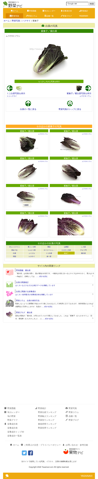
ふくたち (32, 253)
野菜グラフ (12, 419)
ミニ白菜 (49, 253)
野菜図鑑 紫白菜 (23, 270)
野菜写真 (15, 16)
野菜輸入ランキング (47, 416)
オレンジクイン (14, 247)
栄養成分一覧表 (14, 435)
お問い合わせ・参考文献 (77, 444)
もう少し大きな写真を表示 (49, 81)
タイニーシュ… (49, 250)
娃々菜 (49, 256)
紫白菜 (83, 253)
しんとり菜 (32, 250)
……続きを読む (42, 276)
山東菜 (66, 247)
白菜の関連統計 (22, 282)
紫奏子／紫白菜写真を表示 (79, 93)
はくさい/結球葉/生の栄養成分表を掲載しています (34, 294)
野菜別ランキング (46, 419)
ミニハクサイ (12, 96)
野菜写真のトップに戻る (70, 109)
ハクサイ (26, 20)
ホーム (15, 10)
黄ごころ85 (32, 247)
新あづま (14, 250)
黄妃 (49, 247)
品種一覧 (50, 16)
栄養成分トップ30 (15, 431)
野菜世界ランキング (47, 427)
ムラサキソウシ (85, 96)
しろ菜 (83, 247)
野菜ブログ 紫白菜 (24, 312)
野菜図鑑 (32, 10)
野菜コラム (32, 16)
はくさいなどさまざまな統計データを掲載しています (35, 285)
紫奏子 (66, 253)
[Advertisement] (49, 118)
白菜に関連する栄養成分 (26, 291)
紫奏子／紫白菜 (27, 130)
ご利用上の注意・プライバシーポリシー (42, 444)
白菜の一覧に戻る (28, 109)
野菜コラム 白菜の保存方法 (27, 300)
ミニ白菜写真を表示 (16, 93)
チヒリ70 (83, 250)
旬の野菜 (11, 416)
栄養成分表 (67, 10)
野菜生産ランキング (47, 412)
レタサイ (32, 256)
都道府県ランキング (47, 423)
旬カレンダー (50, 10)
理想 (14, 256)
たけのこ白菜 (66, 250)
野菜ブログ (67, 16)
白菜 (14, 253)
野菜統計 (84, 10)
